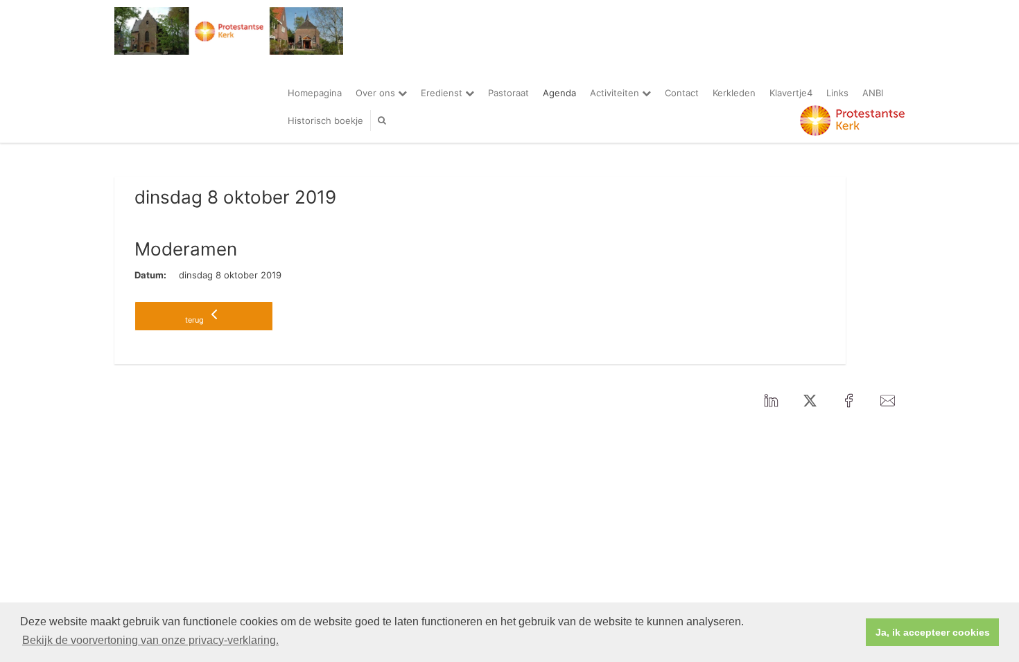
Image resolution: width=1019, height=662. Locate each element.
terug (195, 320)
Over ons (377, 92)
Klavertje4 (790, 92)
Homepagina (315, 92)
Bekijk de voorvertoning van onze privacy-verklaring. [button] (150, 640)
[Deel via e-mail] (887, 401)
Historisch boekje (325, 120)
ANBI (872, 92)
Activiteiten (616, 92)
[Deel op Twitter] (809, 401)
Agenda (559, 92)
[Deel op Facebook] (848, 401)
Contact (682, 92)
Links (837, 92)
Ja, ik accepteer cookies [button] (933, 632)
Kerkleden (734, 92)
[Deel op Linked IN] (771, 401)
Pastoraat (508, 92)
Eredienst (443, 92)
